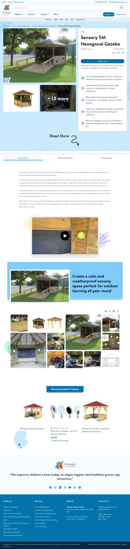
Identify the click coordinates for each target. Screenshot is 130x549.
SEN (61, 19)
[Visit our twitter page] (117, 311)
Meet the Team (19, 2)
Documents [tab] (107, 157)
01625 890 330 (102, 2)
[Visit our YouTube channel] (70, 487)
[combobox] (66, 7)
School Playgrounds (42, 507)
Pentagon (88, 49)
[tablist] (65, 157)
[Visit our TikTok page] (75, 487)
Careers (10, 2)
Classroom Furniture (42, 516)
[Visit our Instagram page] (55, 487)
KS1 (66, 19)
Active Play (7, 510)
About (4, 2)
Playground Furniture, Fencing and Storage (15, 524)
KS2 (71, 19)
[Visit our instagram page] (109, 311)
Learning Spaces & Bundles (13, 535)
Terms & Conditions (93, 544)
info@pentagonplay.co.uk (119, 2)
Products (6, 26)
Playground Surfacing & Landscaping (16, 516)
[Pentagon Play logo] (6, 10)
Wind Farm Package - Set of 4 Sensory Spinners (64, 432)
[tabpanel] (65, 271)
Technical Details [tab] (65, 157)
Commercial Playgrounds (44, 510)
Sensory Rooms (40, 523)
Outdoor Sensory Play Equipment (44, 26)
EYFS (55, 19)
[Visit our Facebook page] (50, 487)
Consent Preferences (115, 544)
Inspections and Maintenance (45, 513)
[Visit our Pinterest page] (80, 487)
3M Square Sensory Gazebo (32, 428)
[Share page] (118, 52)
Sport (5, 520)
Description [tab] (23, 157)
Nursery (48, 19)
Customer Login (40, 526)
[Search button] (121, 7)
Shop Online (121, 14)
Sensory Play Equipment (20, 26)
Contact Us (109, 14)
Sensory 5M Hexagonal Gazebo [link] (69, 26)
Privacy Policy (104, 544)
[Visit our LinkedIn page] (60, 487)
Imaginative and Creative (12, 513)
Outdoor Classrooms (10, 507)
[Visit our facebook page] (105, 311)
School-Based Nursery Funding (46, 520)
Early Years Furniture (10, 529)
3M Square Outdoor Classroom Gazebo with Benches (96, 430)
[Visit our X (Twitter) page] (65, 487)
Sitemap (124, 544)
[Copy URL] (122, 52)
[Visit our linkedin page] (113, 311)
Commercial (80, 19)
